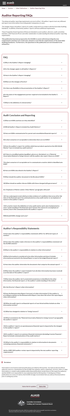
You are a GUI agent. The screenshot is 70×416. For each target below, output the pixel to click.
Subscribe (42, 386)
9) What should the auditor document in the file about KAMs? (23, 177)
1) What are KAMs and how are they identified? (19, 120)
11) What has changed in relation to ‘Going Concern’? (21, 311)
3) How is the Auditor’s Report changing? (17, 75)
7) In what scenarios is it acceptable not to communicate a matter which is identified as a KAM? (32, 163)
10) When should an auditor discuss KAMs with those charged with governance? (30, 183)
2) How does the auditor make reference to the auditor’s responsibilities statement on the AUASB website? (32, 242)
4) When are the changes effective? (15, 82)
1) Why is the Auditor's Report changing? (17, 62)
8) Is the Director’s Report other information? (18, 287)
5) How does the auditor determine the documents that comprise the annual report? (31, 264)
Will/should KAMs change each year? (15, 216)
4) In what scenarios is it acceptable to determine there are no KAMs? (26, 140)
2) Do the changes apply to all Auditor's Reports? (19, 69)
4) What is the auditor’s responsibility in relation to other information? (27, 250)
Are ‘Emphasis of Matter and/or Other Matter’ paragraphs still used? (26, 189)
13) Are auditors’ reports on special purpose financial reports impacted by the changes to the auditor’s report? (32, 327)
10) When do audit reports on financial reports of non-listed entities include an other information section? (31, 304)
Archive (10, 8)
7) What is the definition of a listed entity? (17, 102)
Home (3, 8)
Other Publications (21, 8)
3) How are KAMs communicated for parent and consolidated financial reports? (30, 133)
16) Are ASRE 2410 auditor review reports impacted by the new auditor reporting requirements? (30, 351)
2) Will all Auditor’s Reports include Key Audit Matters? (21, 127)
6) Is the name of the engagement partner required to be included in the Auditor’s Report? (30, 95)
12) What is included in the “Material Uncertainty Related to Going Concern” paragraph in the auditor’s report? (33, 318)
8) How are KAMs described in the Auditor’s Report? (21, 170)
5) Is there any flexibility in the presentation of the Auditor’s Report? (26, 88)
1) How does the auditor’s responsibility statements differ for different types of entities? (30, 234)
